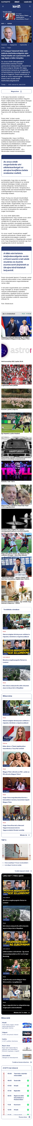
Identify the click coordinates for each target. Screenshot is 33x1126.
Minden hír (23, 835)
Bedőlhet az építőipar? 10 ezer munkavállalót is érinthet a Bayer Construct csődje (15, 864)
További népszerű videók (22, 871)
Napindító (17, 1091)
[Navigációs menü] (3, 6)
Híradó (4, 1022)
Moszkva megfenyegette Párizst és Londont (15, 661)
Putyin (9, 47)
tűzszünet (4, 44)
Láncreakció (6, 657)
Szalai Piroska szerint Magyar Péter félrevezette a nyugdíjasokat (14, 981)
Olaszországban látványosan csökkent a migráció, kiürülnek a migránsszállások (16, 636)
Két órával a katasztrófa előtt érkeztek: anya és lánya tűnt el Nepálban (16, 687)
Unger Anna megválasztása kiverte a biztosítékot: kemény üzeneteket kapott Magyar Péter (16, 800)
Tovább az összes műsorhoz (20, 1062)
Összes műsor (23, 1117)
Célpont (4, 1032)
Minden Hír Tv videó (20, 1012)
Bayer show (6, 1045)
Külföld (9, 23)
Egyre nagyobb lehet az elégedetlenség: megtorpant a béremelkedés (16, 1006)
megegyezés (13, 44)
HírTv (2, 23)
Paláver (5, 743)
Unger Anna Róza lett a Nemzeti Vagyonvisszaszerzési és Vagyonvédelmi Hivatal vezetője (13, 828)
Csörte (4, 1039)
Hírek (4, 631)
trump (3, 47)
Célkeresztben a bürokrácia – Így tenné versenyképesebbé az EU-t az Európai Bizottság (16, 954)
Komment (17, 1104)
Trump (3, 84)
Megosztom (15, 91)
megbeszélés (23, 44)
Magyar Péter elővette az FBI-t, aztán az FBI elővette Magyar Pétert (16, 773)
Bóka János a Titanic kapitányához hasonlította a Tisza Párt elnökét (23, 18)
